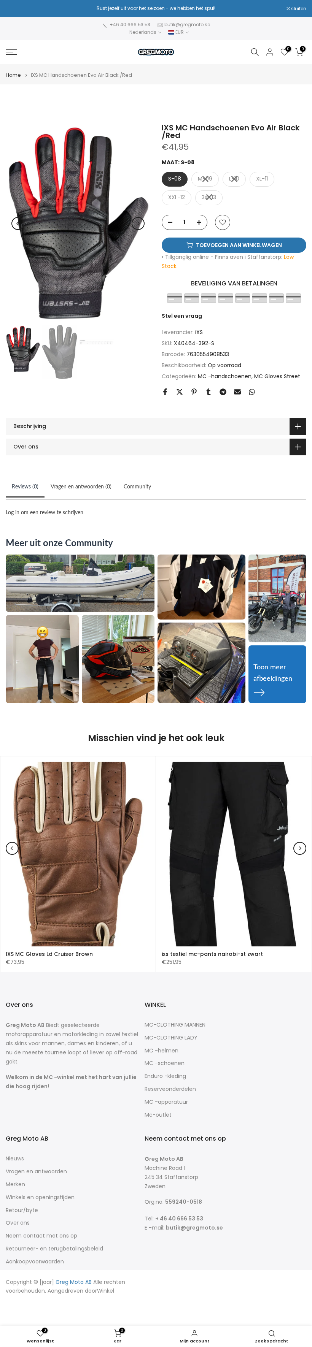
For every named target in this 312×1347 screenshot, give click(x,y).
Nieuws (15, 1158)
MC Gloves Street (277, 376)
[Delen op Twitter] (179, 391)
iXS (199, 332)
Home (13, 75)
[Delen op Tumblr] (208, 391)
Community (137, 487)
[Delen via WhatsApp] (251, 391)
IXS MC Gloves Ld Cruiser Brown (49, 953)
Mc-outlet (158, 1115)
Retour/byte (22, 1210)
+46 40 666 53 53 (130, 24)
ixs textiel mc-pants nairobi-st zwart (212, 953)
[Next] (138, 223)
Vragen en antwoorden (36, 1171)
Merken (15, 1184)
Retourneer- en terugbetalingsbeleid (54, 1248)
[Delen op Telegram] (223, 391)
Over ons (18, 1223)
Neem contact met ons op (41, 1235)
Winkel (105, 1291)
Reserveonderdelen (170, 1089)
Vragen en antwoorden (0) (81, 487)
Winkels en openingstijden (40, 1197)
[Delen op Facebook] (165, 391)
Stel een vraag (182, 316)
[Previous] (17, 223)
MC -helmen (161, 1050)
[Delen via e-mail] (237, 391)
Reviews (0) (25, 487)
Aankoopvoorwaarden (35, 1261)
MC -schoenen (165, 1063)
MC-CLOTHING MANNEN (175, 1024)
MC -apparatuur (166, 1102)
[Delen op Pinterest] (194, 391)
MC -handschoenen (225, 376)
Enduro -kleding (165, 1076)
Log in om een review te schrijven (44, 512)
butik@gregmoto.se (187, 24)
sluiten (17, 8)
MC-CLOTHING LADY (171, 1037)
